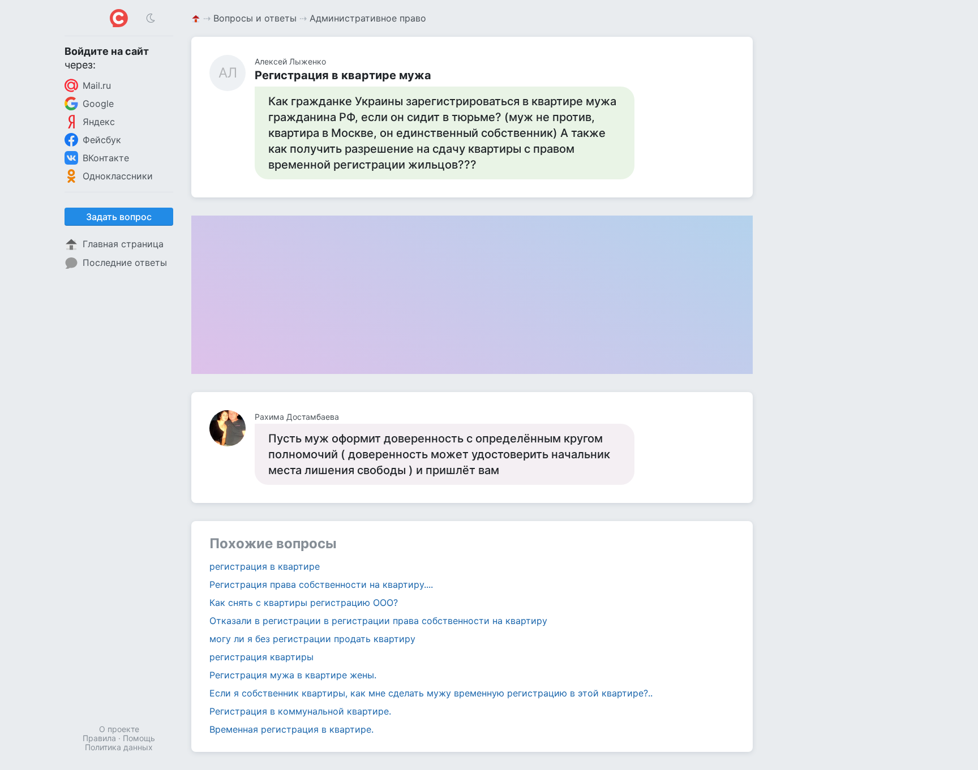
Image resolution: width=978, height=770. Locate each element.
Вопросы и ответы (255, 18)
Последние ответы (125, 262)
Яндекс (99, 121)
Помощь (139, 738)
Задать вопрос (119, 216)
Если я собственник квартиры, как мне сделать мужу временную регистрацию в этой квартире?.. (431, 693)
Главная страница (123, 244)
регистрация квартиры (261, 657)
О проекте (119, 729)
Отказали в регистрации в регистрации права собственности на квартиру (378, 620)
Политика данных (119, 747)
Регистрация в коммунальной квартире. (300, 711)
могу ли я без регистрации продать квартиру (312, 638)
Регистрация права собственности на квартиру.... (321, 584)
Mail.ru (97, 85)
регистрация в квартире (264, 566)
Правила (99, 738)
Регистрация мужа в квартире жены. (292, 675)
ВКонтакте (106, 158)
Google (98, 103)
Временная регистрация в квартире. (291, 729)
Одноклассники (118, 176)
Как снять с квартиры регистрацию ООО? (303, 602)
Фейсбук (102, 139)
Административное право (368, 18)
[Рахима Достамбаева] (232, 428)
